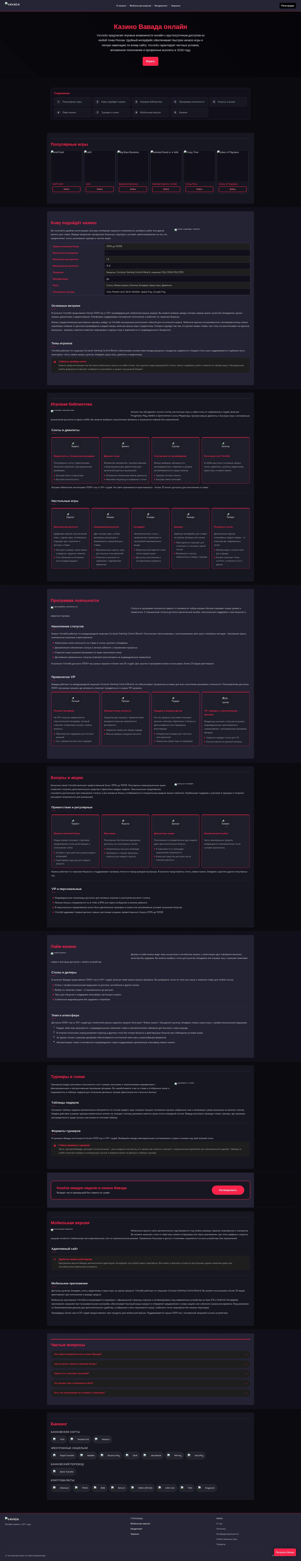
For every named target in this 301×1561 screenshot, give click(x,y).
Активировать (228, 1190)
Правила (221, 1544)
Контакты (221, 1528)
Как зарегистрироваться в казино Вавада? (78, 1354)
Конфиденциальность (228, 1533)
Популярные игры (72, 101)
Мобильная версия (140, 5)
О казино (121, 5)
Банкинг (183, 112)
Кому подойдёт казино (113, 101)
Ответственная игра (227, 1539)
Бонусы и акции (226, 101)
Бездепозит (161, 5)
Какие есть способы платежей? (71, 1373)
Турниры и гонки (110, 112)
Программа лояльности (191, 101)
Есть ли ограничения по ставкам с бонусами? (79, 1392)
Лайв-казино (69, 112)
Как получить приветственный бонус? (75, 1363)
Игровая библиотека (151, 101)
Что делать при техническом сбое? (73, 1383)
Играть (150, 61)
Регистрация (287, 5)
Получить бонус (285, 1552)
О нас (219, 1523)
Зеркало (175, 5)
